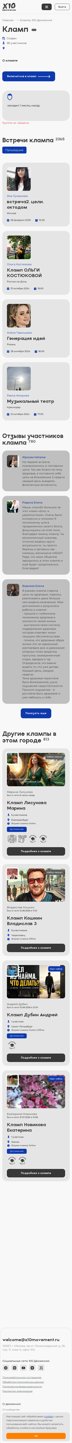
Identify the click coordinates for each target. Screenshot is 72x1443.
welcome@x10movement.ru (30, 1340)
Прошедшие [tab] (14, 150)
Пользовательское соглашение (21, 1377)
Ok (36, 1436)
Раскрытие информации (17, 1391)
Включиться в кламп (21, 76)
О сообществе (11, 1409)
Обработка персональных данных (23, 1382)
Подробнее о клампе (36, 851)
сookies (48, 1416)
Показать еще (36, 713)
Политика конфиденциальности (22, 1386)
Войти (62, 7)
